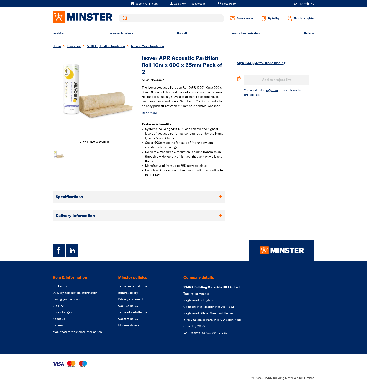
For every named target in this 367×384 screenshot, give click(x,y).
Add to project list (276, 80)
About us (59, 319)
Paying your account (67, 299)
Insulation (59, 33)
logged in (272, 90)
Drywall (182, 33)
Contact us (60, 286)
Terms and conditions (133, 286)
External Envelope (121, 33)
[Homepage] (282, 250)
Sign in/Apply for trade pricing (261, 63)
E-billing (58, 306)
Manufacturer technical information (77, 332)
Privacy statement (130, 299)
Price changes (62, 312)
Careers (58, 325)
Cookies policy (128, 306)
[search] (171, 18)
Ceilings (309, 33)
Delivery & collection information (75, 293)
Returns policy (128, 293)
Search (124, 18)
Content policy (128, 319)
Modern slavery (129, 325)
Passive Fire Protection (245, 33)
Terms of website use (133, 312)
